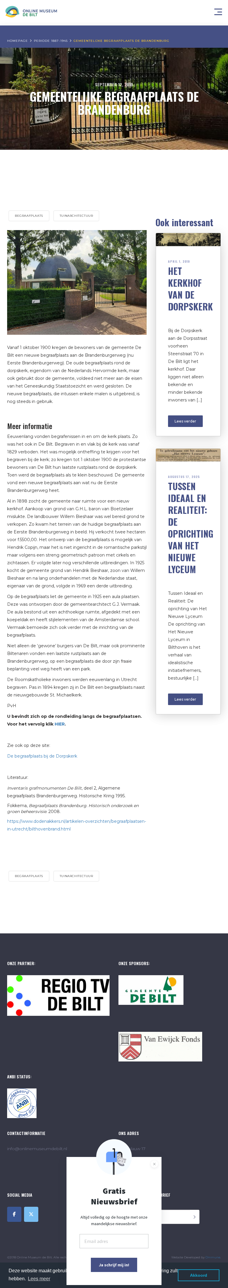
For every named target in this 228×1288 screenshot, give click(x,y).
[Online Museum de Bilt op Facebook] (14, 1214)
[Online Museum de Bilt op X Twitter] (31, 1214)
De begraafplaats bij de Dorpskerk (42, 756)
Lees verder (185, 421)
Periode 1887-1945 (51, 41)
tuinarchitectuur (76, 216)
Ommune (212, 1257)
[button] (219, 10)
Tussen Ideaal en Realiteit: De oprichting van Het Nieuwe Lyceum (190, 527)
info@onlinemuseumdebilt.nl (37, 1148)
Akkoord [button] (198, 1275)
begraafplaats (29, 216)
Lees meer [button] (39, 1278)
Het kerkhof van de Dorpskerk (190, 288)
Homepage (17, 41)
